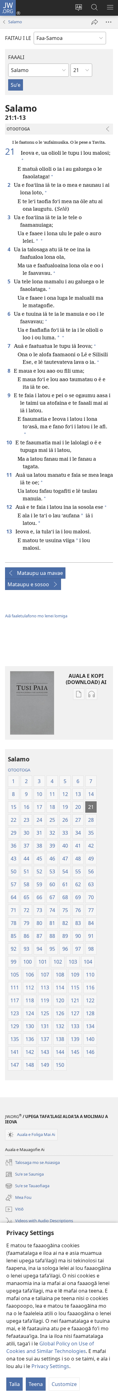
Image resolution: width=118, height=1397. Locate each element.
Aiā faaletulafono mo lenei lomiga (36, 616)
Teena (36, 1384)
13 (9, 531)
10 (9, 442)
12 (9, 506)
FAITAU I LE (18, 38)
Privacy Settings (50, 1366)
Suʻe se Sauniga (24, 1174)
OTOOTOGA (19, 770)
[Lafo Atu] (94, 22)
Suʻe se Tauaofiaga (27, 1186)
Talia (14, 1384)
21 (12, 151)
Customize (64, 1384)
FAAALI (16, 57)
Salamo (15, 22)
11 (9, 474)
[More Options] (108, 22)
